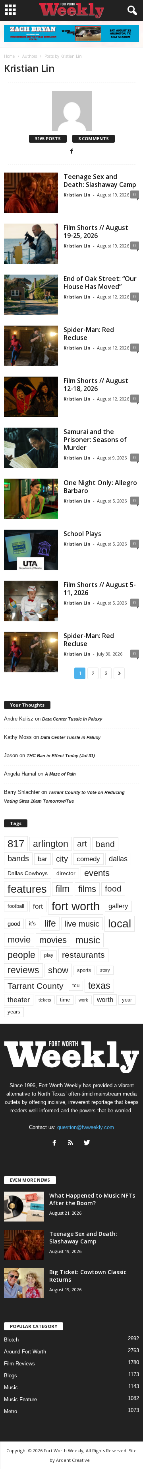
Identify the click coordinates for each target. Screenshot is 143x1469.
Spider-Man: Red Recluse (89, 333)
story (105, 970)
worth (105, 1000)
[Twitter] (88, 1144)
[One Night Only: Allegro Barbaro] (31, 499)
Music (11, 1387)
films (87, 889)
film (63, 889)
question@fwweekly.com (85, 1127)
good (14, 924)
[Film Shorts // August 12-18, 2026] (31, 397)
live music (82, 923)
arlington (50, 844)
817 (16, 844)
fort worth (76, 906)
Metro (10, 1411)
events (97, 873)
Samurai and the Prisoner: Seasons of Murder (95, 439)
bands (18, 858)
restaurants (83, 955)
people (21, 955)
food (113, 889)
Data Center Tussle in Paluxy (72, 719)
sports (84, 970)
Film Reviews (19, 1364)
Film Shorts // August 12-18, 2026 (96, 384)
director (65, 873)
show (58, 970)
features (27, 889)
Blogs (10, 1376)
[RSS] (72, 1144)
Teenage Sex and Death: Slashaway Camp (100, 180)
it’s (32, 924)
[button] (130, 11)
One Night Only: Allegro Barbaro (100, 486)
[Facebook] (72, 152)
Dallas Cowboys (28, 873)
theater (19, 1000)
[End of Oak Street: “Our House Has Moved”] (31, 295)
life (50, 923)
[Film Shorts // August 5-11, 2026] (31, 601)
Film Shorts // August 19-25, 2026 (96, 231)
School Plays (82, 533)
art (82, 843)
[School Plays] (31, 550)
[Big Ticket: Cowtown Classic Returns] (24, 1283)
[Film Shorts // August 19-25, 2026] (31, 244)
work (83, 1000)
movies (53, 940)
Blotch (11, 1340)
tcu (75, 985)
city (62, 858)
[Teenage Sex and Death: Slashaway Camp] (31, 193)
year (127, 1000)
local (119, 923)
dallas (118, 858)
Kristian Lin (77, 195)
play (48, 955)
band (105, 843)
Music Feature (20, 1399)
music (87, 940)
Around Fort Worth (25, 1352)
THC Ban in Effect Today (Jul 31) (61, 755)
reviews (23, 970)
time (65, 1000)
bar (42, 859)
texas (99, 985)
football (16, 906)
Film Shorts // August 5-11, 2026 (100, 588)
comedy (88, 859)
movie (19, 940)
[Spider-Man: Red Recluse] (31, 346)
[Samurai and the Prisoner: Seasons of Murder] (31, 448)
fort (38, 906)
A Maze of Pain (60, 774)
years (14, 1012)
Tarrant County (36, 985)
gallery (118, 906)
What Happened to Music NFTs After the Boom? (92, 1199)
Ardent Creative (73, 1460)
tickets (45, 1000)
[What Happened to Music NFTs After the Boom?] (24, 1207)
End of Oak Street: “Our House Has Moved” (100, 282)
